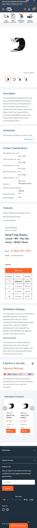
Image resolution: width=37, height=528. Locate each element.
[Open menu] (3, 9)
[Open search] (25, 9)
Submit (7, 488)
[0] (33, 9)
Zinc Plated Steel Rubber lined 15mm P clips (17, 135)
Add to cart (18, 270)
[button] (18, 525)
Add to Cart (11, 431)
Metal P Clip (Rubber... (10, 416)
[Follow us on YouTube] (3, 509)
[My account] (29, 9)
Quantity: (8, 264)
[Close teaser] (29, 522)
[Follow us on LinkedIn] (7, 509)
